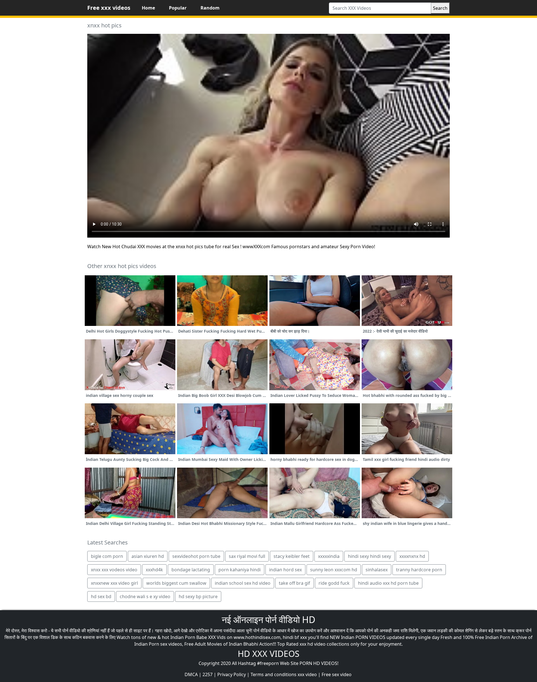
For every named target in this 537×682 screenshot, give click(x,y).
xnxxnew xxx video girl (114, 583)
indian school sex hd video (242, 583)
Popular (178, 8)
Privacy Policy (231, 674)
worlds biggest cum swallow (176, 583)
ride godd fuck (334, 583)
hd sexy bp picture (198, 596)
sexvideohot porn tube (196, 556)
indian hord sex (285, 570)
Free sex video (337, 674)
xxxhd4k (154, 570)
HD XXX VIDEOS (268, 653)
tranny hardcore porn (419, 570)
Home (148, 8)
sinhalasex (377, 570)
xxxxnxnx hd (412, 556)
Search (440, 8)
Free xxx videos (108, 7)
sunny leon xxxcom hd (333, 570)
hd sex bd (101, 596)
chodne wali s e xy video (145, 596)
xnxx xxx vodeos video (114, 570)
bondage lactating (190, 570)
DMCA (191, 674)
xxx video (307, 674)
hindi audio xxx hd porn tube (388, 583)
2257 (207, 674)
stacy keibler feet (292, 556)
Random (210, 8)
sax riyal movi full (247, 556)
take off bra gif (294, 583)
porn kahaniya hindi (239, 570)
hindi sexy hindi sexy (369, 556)
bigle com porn (107, 556)
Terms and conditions (273, 674)
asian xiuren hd (147, 556)
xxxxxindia (329, 556)
